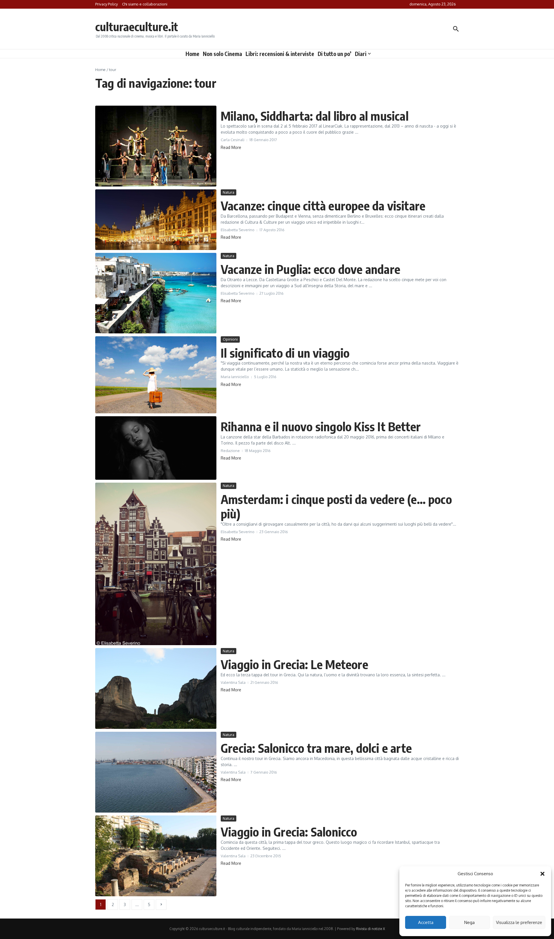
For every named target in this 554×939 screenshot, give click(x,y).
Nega (469, 922)
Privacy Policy (106, 4)
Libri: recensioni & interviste (280, 53)
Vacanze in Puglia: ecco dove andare (310, 269)
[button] (542, 874)
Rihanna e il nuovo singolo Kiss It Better (321, 426)
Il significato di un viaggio (285, 352)
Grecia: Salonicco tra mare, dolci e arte (316, 747)
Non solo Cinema (222, 53)
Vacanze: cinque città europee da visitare (323, 205)
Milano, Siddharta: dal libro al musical (315, 115)
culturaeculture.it (136, 26)
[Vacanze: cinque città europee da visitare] (155, 219)
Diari (360, 53)
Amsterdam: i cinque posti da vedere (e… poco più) (336, 506)
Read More (231, 147)
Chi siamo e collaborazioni (144, 4)
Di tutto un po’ (334, 53)
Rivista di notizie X (370, 929)
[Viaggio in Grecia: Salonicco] (155, 855)
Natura (228, 192)
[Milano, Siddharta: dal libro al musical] (155, 146)
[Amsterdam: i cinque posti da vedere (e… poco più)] (155, 564)
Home (192, 53)
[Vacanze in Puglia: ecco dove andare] (155, 293)
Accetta (425, 922)
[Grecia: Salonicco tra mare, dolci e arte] (155, 772)
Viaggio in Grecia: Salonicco (289, 831)
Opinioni (230, 339)
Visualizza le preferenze (519, 922)
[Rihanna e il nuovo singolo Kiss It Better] (155, 448)
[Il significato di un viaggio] (155, 374)
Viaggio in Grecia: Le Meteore (294, 664)
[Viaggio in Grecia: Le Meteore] (155, 688)
